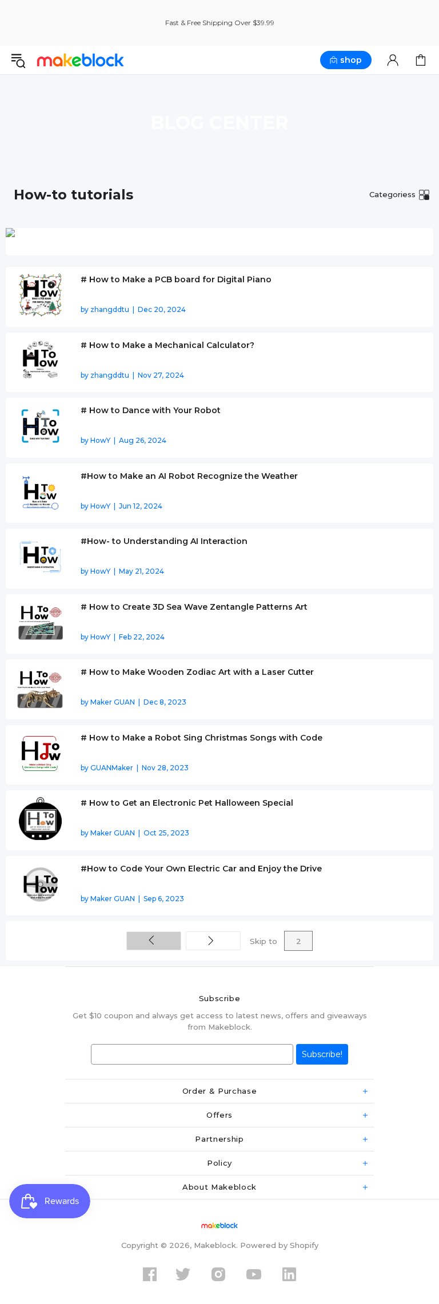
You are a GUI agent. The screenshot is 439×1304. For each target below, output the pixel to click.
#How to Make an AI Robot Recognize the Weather (189, 476)
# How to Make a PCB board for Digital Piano (176, 279)
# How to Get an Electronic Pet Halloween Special (187, 803)
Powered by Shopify (279, 1245)
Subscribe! (322, 1054)
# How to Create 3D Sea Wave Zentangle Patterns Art (194, 607)
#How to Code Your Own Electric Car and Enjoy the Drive (201, 868)
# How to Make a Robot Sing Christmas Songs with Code (201, 738)
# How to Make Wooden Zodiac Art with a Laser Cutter (197, 672)
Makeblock (80, 60)
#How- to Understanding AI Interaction (164, 541)
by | (133, 309)
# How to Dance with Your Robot (151, 410)
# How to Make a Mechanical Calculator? (167, 345)
